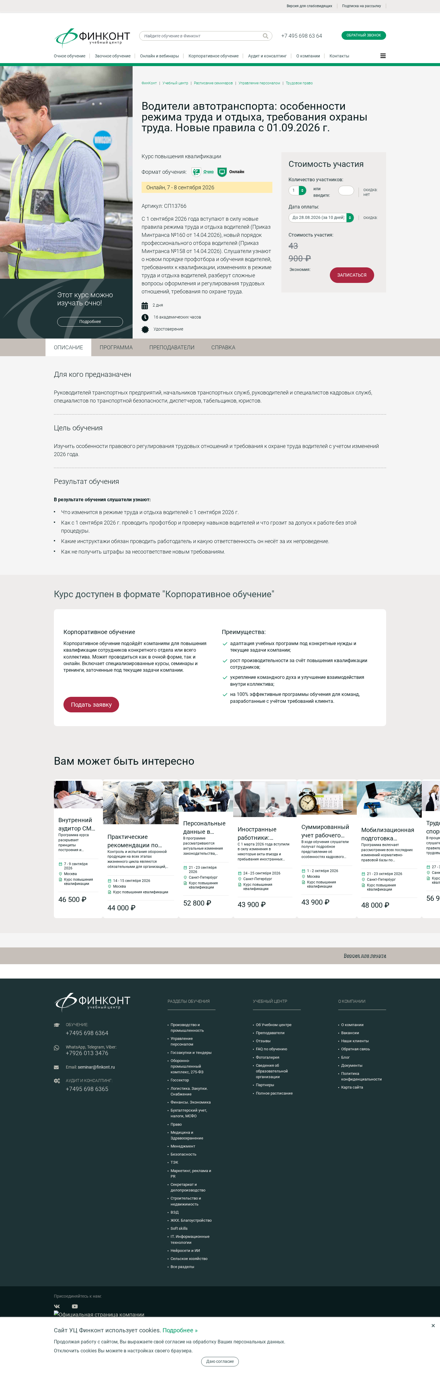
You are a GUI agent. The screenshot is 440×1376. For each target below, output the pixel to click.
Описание (68, 347)
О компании (308, 56)
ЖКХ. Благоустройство (191, 1220)
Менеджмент (183, 1146)
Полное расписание (274, 1093)
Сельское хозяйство (189, 1258)
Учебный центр (175, 83)
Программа (116, 347)
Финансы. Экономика (191, 1102)
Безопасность (183, 1154)
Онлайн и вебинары (159, 56)
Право (176, 1124)
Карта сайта (352, 1087)
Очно (209, 171)
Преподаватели (172, 347)
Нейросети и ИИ (185, 1250)
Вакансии (350, 1033)
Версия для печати (365, 956)
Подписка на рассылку (361, 6)
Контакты (339, 56)
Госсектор (180, 1080)
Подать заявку (91, 704)
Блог (345, 1057)
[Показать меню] (383, 55)
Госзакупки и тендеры (191, 1052)
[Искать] (266, 36)
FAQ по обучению (271, 1049)
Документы (351, 1065)
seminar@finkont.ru (96, 1067)
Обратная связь (355, 1049)
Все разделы (182, 1266)
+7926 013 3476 (87, 1053)
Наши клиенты (355, 1041)
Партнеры (265, 1085)
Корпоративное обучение (214, 56)
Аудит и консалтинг (267, 56)
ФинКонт (149, 83)
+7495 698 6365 (87, 1089)
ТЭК (174, 1162)
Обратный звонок (364, 35)
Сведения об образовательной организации (272, 1071)
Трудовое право (299, 83)
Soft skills (179, 1228)
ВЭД (175, 1212)
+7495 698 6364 (87, 1033)
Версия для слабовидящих (309, 6)
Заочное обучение (113, 56)
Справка (223, 347)
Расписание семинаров (213, 83)
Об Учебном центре (274, 1025)
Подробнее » (180, 1330)
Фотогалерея (267, 1057)
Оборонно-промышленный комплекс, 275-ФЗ (187, 1066)
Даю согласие (220, 1361)
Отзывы (263, 1041)
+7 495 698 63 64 (301, 36)
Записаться (352, 275)
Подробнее (90, 321)
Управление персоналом (259, 83)
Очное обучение (69, 56)
